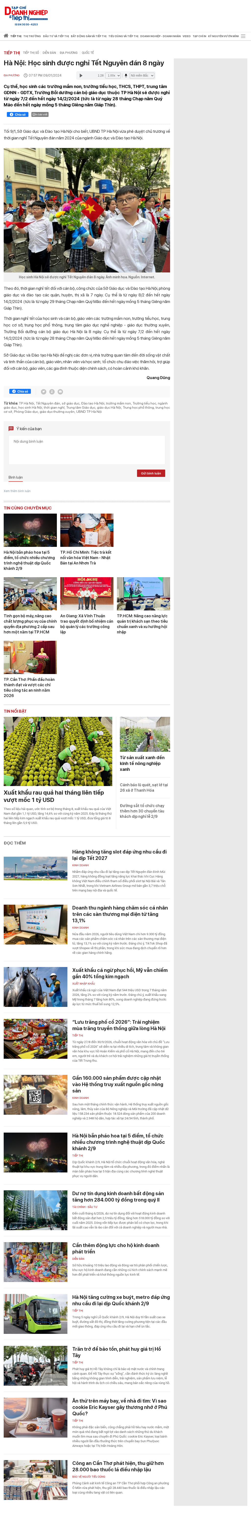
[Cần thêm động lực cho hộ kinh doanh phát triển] (35, 1262)
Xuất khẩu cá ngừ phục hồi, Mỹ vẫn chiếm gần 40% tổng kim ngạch (120, 973)
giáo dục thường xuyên (57, 412)
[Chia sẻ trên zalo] (52, 391)
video (187, 36)
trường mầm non (118, 403)
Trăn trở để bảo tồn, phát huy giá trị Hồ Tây (116, 1352)
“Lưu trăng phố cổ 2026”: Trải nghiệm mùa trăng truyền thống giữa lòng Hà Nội (118, 1025)
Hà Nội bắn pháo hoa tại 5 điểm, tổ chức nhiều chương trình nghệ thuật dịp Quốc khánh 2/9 (29, 560)
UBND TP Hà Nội (89, 412)
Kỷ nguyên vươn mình (224, 36)
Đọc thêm (15, 843)
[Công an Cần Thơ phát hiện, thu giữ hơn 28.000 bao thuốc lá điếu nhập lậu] (35, 1480)
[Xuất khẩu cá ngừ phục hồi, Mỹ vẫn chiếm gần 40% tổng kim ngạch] (35, 987)
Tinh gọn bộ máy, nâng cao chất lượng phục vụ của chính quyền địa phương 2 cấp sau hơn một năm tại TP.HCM (30, 624)
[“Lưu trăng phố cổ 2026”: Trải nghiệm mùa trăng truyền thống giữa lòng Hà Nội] (35, 1039)
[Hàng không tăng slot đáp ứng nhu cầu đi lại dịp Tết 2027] (35, 869)
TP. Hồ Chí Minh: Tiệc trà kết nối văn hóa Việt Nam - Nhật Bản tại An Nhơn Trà (86, 557)
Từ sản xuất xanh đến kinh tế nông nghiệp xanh (142, 763)
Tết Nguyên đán (48, 403)
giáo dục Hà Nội (109, 407)
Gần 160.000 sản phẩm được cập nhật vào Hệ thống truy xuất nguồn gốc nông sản (117, 1084)
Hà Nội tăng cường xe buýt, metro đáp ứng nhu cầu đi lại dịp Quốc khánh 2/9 (121, 1300)
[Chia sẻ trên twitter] (43, 391)
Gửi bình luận (151, 473)
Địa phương (69, 53)
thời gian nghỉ (54, 407)
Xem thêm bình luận (17, 491)
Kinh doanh (80, 865)
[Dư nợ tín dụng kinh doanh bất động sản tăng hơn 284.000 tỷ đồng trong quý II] (35, 1210)
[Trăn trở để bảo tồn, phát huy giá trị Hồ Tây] (35, 1366)
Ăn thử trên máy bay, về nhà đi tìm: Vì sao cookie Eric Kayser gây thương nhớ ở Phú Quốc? (119, 1407)
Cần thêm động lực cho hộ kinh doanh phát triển (115, 1248)
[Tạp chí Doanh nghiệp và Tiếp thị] (26, 13)
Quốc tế (88, 53)
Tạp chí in (199, 36)
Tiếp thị (15, 36)
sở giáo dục (70, 403)
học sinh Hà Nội (30, 407)
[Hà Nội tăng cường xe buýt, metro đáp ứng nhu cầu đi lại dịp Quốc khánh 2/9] (35, 1314)
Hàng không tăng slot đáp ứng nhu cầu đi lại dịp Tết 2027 (119, 855)
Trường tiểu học (144, 403)
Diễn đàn (49, 53)
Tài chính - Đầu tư (84, 1207)
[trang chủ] (6, 36)
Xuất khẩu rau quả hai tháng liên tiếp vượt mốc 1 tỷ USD (54, 796)
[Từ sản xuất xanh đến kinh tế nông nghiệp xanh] (145, 734)
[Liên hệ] (60, 391)
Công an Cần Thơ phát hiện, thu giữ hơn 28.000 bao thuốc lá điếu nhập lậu (118, 1466)
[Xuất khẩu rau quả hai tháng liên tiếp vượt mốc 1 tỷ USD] (58, 751)
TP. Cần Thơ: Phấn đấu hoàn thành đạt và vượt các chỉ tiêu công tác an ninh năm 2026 (29, 687)
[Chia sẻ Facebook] (17, 115)
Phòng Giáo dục (26, 412)
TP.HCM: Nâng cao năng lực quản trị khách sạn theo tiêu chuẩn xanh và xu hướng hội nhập (142, 624)
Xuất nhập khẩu (83, 983)
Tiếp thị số (31, 53)
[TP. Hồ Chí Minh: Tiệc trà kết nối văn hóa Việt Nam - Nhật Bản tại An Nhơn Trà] (86, 530)
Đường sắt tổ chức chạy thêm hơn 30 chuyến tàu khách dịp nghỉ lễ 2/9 (142, 811)
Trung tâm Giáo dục (80, 407)
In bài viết (41, 114)
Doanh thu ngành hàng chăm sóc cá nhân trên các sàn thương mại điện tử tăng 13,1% (120, 914)
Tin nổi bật (15, 711)
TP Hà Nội (26, 403)
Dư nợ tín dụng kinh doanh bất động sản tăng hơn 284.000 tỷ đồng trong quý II (118, 1197)
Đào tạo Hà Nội (92, 403)
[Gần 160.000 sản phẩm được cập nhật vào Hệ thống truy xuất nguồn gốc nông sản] (35, 1095)
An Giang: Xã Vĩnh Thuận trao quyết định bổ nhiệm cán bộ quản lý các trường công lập (86, 624)
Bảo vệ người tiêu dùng (88, 1476)
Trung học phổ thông (138, 407)
